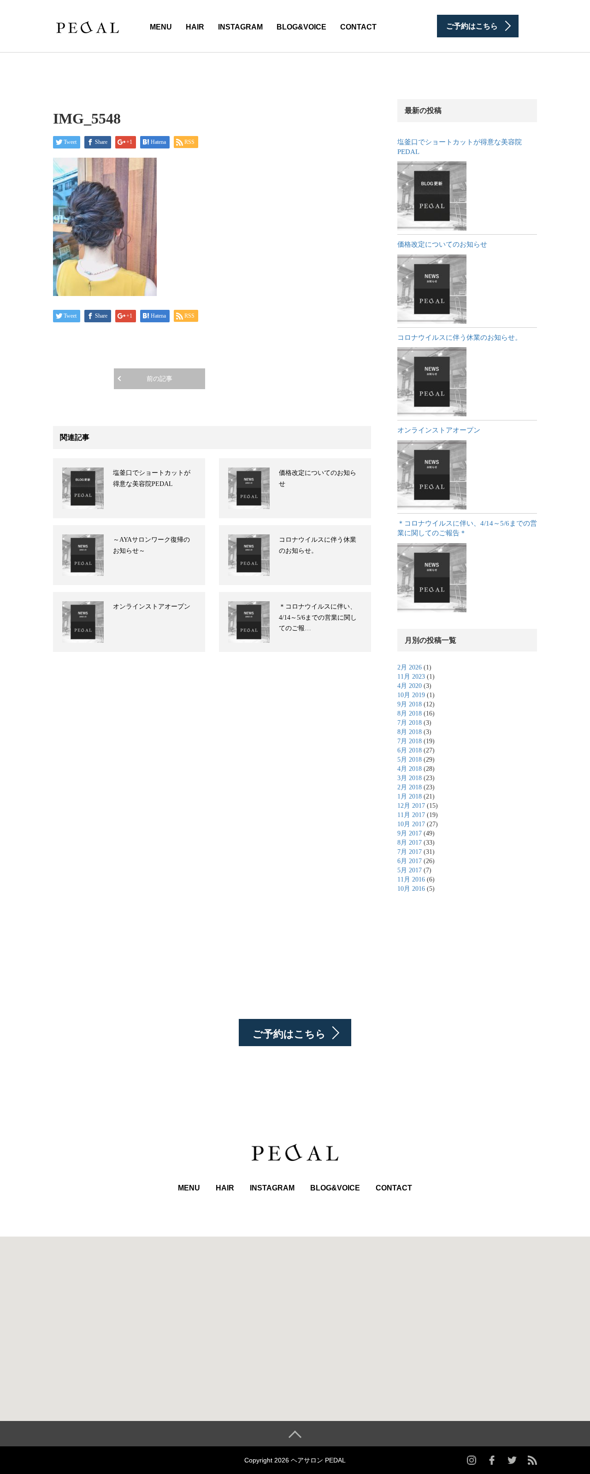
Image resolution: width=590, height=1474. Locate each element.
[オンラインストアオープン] (431, 474)
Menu (161, 27)
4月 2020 (409, 685)
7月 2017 (409, 851)
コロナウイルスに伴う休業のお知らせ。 (459, 337)
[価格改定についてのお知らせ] (431, 289)
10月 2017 (411, 824)
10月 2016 (411, 888)
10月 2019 (411, 695)
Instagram (240, 27)
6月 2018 (409, 750)
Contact (358, 27)
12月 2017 (411, 805)
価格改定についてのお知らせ (442, 244)
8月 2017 (409, 842)
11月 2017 (411, 814)
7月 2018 (409, 722)
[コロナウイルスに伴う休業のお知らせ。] (431, 381)
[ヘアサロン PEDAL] (87, 25)
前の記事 (159, 378)
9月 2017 (409, 833)
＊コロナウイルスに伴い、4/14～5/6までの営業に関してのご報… (318, 617)
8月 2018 (409, 713)
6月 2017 (409, 861)
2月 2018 (409, 787)
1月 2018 (409, 796)
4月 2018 (409, 768)
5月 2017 (409, 870)
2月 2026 (409, 667)
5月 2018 (409, 759)
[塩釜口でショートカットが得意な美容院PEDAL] (431, 196)
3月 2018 (409, 778)
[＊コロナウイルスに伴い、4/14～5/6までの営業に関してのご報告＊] (431, 577)
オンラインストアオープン (151, 606)
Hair (195, 27)
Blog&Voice (301, 27)
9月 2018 (409, 704)
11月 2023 (411, 676)
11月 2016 (411, 879)
